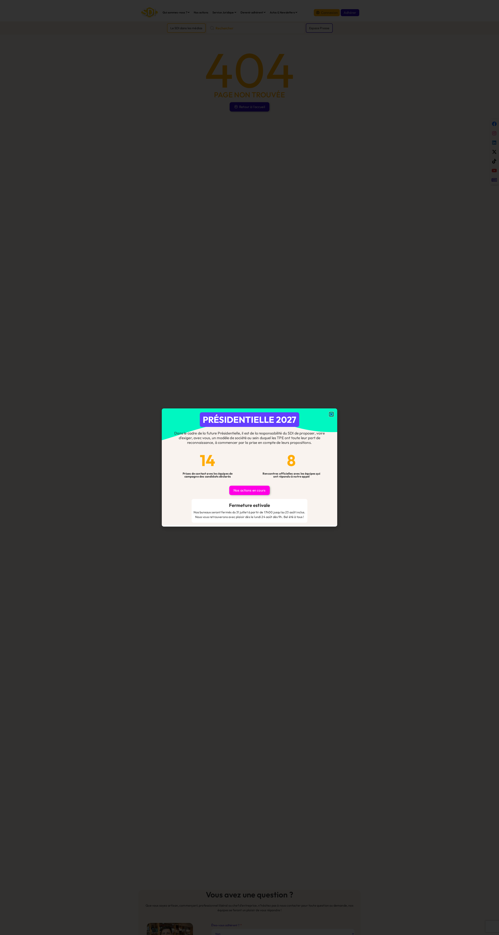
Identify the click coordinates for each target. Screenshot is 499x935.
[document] (249, 467)
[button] (331, 414)
